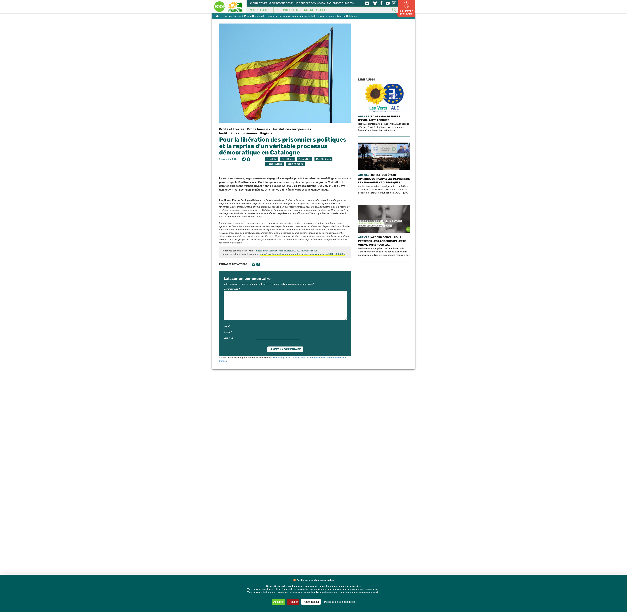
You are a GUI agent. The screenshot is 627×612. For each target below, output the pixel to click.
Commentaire (232, 289)
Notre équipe (260, 10)
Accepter (278, 601)
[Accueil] (217, 16)
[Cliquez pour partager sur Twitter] (244, 159)
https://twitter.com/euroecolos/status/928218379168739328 (286, 250)
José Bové (287, 159)
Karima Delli (304, 159)
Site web (228, 338)
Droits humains (258, 129)
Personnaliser (311, 601)
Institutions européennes (292, 129)
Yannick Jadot (295, 163)
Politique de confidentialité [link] (339, 601)
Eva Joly (271, 159)
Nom (227, 326)
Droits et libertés (232, 16)
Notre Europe (315, 10)
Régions (266, 133)
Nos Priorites (287, 10)
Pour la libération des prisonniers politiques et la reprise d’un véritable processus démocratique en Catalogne (282, 146)
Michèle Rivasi (323, 159)
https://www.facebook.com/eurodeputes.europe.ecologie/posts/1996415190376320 (302, 254)
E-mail (228, 332)
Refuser (293, 601)
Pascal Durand (274, 163)
